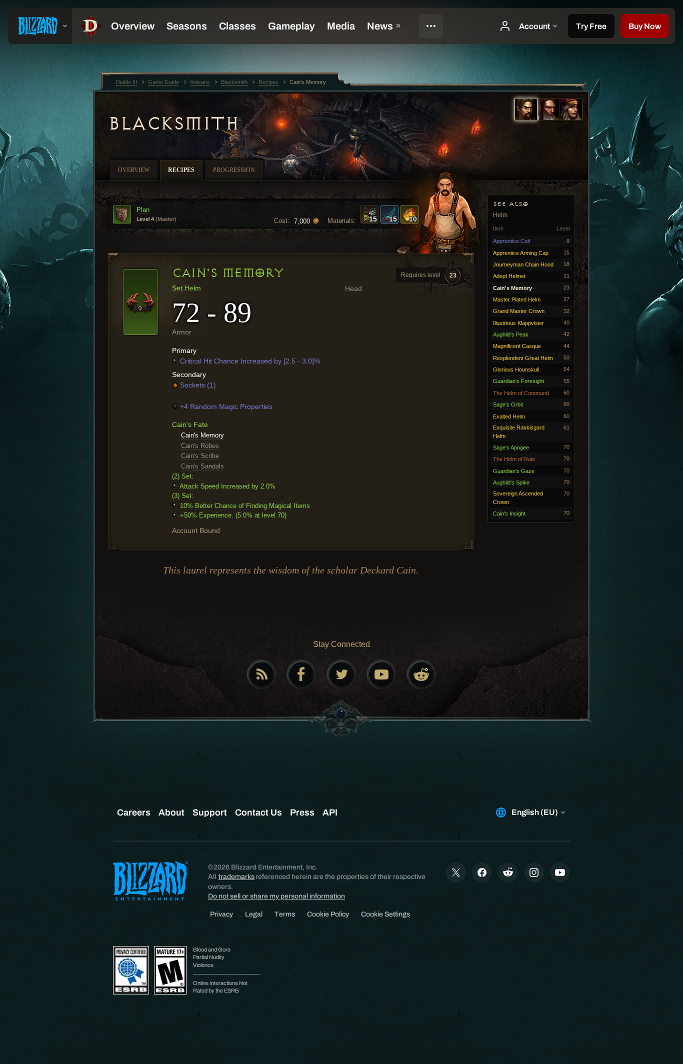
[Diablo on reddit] (421, 675)
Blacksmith (173, 123)
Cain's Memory (202, 435)
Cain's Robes (200, 446)
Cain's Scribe (200, 456)
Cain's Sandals (202, 466)
